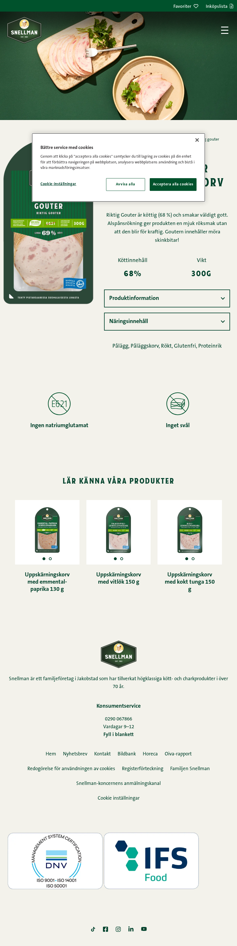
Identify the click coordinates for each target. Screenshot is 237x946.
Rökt (166, 346)
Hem (51, 754)
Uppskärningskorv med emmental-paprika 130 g (47, 582)
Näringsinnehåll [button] (128, 321)
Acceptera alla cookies (173, 184)
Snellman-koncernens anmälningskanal (118, 783)
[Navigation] (224, 30)
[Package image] (44, 559)
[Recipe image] (50, 559)
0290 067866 (118, 719)
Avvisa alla (125, 184)
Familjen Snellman (190, 768)
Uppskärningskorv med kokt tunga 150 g (190, 582)
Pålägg (120, 346)
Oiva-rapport (178, 754)
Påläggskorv (145, 346)
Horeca (150, 754)
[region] (118, 167)
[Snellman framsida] (24, 29)
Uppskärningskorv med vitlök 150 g (118, 578)
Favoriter (182, 6)
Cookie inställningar (119, 798)
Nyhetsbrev (75, 754)
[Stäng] (197, 140)
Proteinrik (210, 346)
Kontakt (102, 754)
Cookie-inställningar (58, 184)
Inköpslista (216, 6)
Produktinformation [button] (134, 298)
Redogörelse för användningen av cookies (71, 768)
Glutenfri (185, 346)
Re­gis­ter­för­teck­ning (142, 768)
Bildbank (127, 754)
